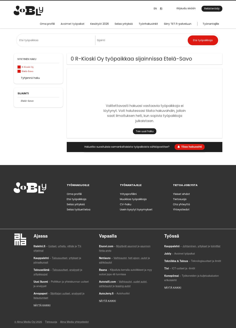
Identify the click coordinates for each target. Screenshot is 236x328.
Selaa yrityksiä (124, 24)
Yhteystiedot (181, 209)
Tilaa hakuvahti (191, 147)
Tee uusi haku (145, 131)
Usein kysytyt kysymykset (136, 209)
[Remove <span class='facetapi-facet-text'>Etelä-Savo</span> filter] (19, 71)
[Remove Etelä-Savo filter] (19, 100)
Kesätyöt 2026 (99, 24)
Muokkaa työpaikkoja (133, 199)
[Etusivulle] (28, 11)
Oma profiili (47, 24)
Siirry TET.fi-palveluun (177, 24)
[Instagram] (22, 201)
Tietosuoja (179, 199)
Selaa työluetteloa (78, 209)
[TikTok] (34, 201)
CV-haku (125, 204)
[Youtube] (40, 201)
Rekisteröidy (212, 8)
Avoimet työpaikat (72, 24)
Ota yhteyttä (181, 204)
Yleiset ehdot (181, 194)
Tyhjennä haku (30, 78)
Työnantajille (211, 24)
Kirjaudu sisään (186, 8)
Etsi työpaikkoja (76, 199)
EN (155, 8)
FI (161, 8)
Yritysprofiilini (128, 194)
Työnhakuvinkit (148, 24)
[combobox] (56, 40)
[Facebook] (16, 201)
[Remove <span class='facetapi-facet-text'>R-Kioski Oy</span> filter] (19, 67)
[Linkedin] (28, 201)
